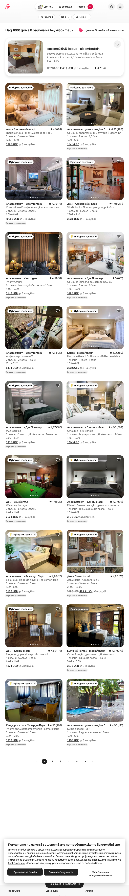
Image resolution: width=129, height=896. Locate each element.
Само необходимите (61, 872)
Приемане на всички (25, 872)
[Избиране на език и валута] (111, 6)
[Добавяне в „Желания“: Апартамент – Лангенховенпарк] (119, 385)
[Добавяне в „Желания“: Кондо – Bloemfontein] (119, 310)
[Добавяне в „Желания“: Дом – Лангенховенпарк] (57, 87)
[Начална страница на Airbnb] (7, 6)
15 (84, 761)
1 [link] (44, 761)
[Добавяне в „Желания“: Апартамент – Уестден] (57, 236)
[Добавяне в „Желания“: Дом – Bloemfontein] (119, 534)
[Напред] (92, 761)
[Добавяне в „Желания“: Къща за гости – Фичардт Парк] (57, 683)
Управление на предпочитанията (100, 874)
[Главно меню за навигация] (120, 6)
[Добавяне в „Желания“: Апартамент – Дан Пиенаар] (119, 236)
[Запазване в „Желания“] (117, 44)
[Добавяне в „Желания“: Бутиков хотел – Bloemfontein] (119, 608)
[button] (66, 68)
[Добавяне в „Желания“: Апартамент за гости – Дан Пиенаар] (119, 87)
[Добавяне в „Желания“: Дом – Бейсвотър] (57, 459)
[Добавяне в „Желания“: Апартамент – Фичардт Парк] (57, 534)
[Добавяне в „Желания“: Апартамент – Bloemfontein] (57, 161)
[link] (37, 761)
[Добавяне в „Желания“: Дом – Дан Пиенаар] (57, 608)
